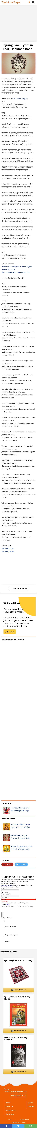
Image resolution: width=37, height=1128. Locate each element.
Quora (30, 1102)
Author (24, 1122)
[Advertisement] (18, 23)
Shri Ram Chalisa (8, 548)
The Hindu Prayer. (16, 1119)
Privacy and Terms (16, 1122)
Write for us (10, 1110)
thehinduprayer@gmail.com (15, 1091)
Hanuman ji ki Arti (8, 269)
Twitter (31, 1106)
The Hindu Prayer (11, 2)
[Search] (29, 2)
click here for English (19, 98)
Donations (10, 1114)
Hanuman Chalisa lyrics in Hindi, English (17, 267)
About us (9, 1106)
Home (8, 1102)
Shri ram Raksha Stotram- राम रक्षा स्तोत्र (16, 272)
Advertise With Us (18, 1095)
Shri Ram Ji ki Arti (8, 551)
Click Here (9, 631)
